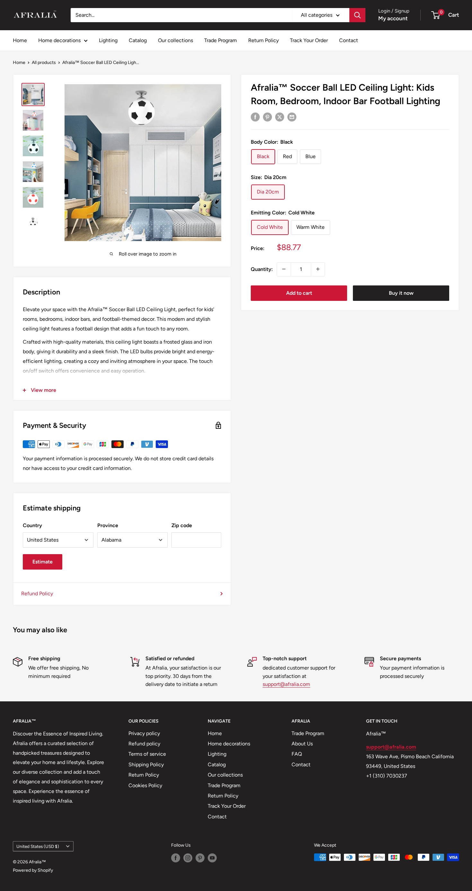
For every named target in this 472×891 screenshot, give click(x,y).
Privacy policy (144, 733)
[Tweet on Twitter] (279, 117)
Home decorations (59, 40)
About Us (302, 744)
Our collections (175, 40)
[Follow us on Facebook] (175, 857)
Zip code (181, 525)
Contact (348, 40)
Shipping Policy (146, 764)
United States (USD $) (37, 846)
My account (393, 18)
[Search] (357, 15)
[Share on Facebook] (255, 117)
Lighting (108, 40)
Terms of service (147, 754)
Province (107, 525)
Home (20, 40)
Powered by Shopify (33, 870)
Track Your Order (309, 40)
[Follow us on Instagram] (187, 857)
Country (32, 525)
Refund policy (144, 744)
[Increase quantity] (318, 269)
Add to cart (299, 293)
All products (44, 62)
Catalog (138, 40)
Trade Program (220, 40)
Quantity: (262, 269)
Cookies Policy (145, 785)
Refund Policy (37, 593)
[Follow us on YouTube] (212, 857)
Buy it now (401, 293)
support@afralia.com (286, 684)
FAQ (297, 754)
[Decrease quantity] (284, 269)
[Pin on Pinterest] (267, 117)
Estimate (42, 562)
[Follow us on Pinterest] (200, 857)
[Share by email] (291, 117)
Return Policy (263, 40)
